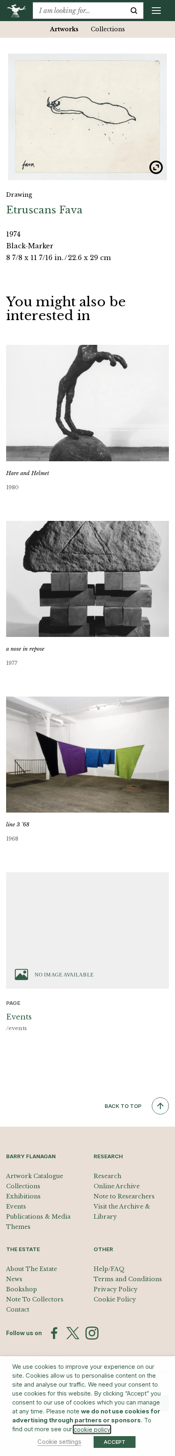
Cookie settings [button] (59, 1441)
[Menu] (156, 10)
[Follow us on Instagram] (91, 1333)
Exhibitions (23, 1196)
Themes (18, 1226)
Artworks (64, 29)
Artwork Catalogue (34, 1176)
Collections (108, 29)
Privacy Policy (116, 1289)
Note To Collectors (34, 1299)
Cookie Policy (115, 1299)
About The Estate (31, 1269)
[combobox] (79, 10)
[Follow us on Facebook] (54, 1333)
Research (107, 1176)
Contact (17, 1309)
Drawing (19, 194)
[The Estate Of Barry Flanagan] (19, 10)
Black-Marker (29, 246)
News (14, 1279)
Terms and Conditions (128, 1279)
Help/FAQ (109, 1269)
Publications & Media (38, 1216)
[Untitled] (87, 117)
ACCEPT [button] (114, 1442)
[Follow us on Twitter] (72, 1333)
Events (16, 1206)
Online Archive (117, 1186)
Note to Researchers (124, 1196)
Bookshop (21, 1289)
